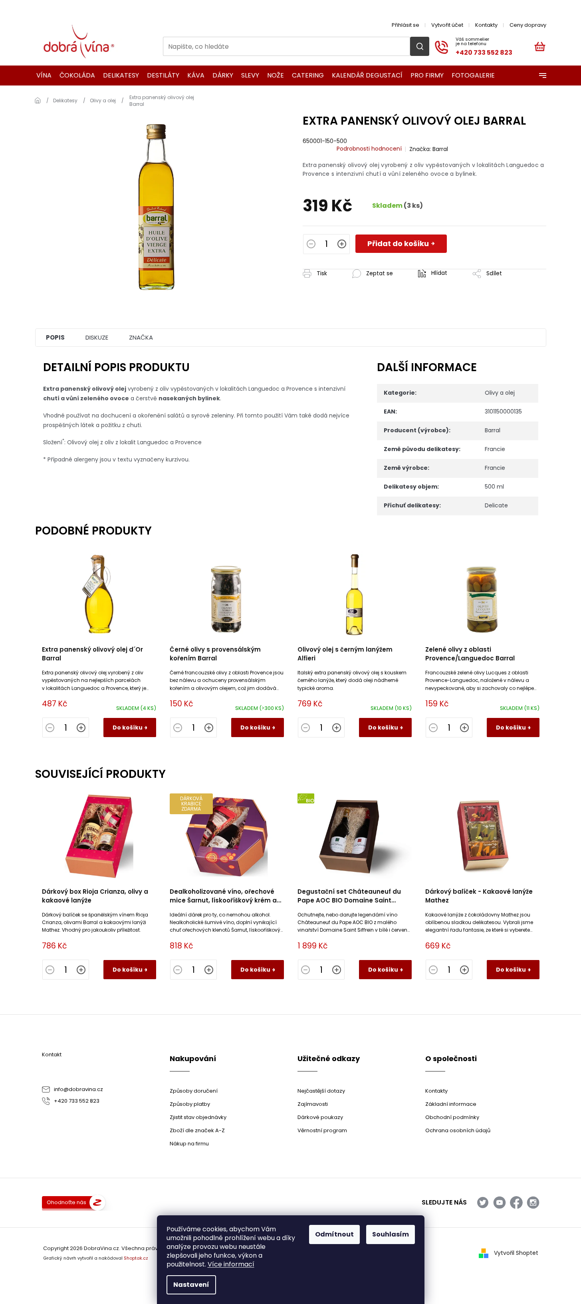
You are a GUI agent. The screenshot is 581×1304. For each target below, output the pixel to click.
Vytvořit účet (447, 25)
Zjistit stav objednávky (198, 1117)
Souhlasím (390, 1234)
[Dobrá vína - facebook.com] (516, 1202)
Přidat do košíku (398, 243)
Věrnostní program (322, 1130)
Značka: (428, 149)
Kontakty (486, 25)
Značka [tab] (141, 337)
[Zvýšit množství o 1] (342, 245)
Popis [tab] (55, 337)
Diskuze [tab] (96, 337)
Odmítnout (334, 1234)
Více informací (231, 1264)
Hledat (419, 46)
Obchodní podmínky (452, 1117)
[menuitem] (41, 75)
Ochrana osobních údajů (457, 1130)
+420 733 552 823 (76, 1101)
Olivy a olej (500, 393)
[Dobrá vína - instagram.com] (533, 1202)
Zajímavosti (312, 1104)
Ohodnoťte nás (66, 1202)
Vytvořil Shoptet (516, 1253)
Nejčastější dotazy (321, 1091)
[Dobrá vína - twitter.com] (482, 1202)
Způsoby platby (190, 1104)
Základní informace (450, 1104)
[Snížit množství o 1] (311, 245)
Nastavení (191, 1284)
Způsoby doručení (194, 1091)
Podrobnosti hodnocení (369, 149)
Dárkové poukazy (320, 1117)
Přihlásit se (405, 25)
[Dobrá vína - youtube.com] (499, 1202)
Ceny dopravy (528, 25)
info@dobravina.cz (78, 1089)
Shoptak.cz (136, 1258)
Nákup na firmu (189, 1143)
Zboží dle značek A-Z (197, 1130)
